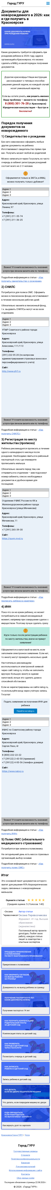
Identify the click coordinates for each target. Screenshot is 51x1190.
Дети (27, 1135)
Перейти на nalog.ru (25, 711)
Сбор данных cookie (25, 1178)
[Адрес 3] (25, 195)
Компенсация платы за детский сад (19, 1033)
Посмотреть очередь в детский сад (19, 1056)
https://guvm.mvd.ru (12, 538)
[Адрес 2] (25, 192)
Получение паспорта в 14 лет (16, 1010)
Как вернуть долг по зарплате (17, 1125)
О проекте (25, 1155)
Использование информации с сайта (25, 1170)
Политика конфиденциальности (25, 1159)
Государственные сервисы (26, 1151)
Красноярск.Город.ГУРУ (12, 1135)
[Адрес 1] (25, 189)
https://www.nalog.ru (13, 771)
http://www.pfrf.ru (11, 371)
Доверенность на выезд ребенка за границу (23, 987)
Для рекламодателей (25, 1166)
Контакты (25, 1174)
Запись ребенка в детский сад (17, 1079)
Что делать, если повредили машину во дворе (24, 1102)
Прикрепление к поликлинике (16, 965)
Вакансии (25, 1163)
